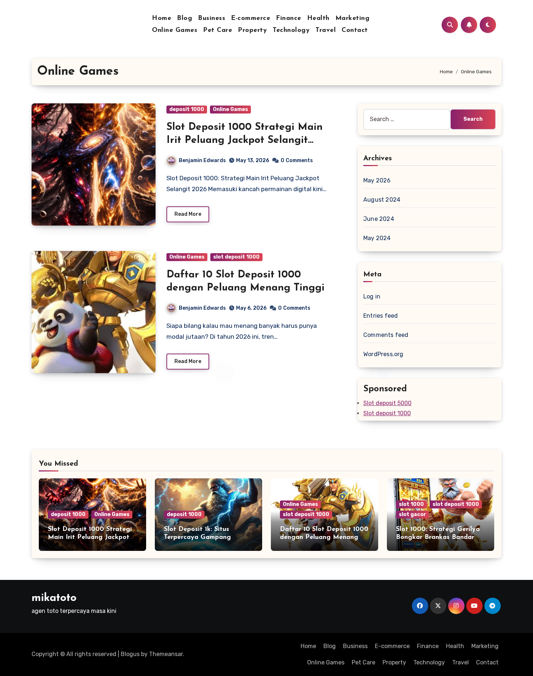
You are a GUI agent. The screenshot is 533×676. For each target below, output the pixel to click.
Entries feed (380, 315)
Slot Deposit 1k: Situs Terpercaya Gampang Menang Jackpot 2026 (199, 537)
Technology (291, 30)
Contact (355, 30)
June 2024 (378, 218)
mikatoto (54, 598)
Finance (288, 18)
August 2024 (381, 199)
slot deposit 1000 (236, 257)
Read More (187, 214)
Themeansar (166, 654)
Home (161, 18)
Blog (184, 18)
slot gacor (412, 514)
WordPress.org (383, 354)
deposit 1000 (186, 109)
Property (252, 30)
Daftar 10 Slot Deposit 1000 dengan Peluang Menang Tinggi (324, 537)
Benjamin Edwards (202, 160)
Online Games (174, 30)
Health (318, 18)
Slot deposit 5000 (387, 403)
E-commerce (250, 18)
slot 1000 (411, 504)
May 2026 (377, 180)
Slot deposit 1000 (387, 413)
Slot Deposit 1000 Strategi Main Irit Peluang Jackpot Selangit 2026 (244, 140)
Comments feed (386, 334)
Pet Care (217, 30)
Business (211, 18)
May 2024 (377, 238)
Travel (325, 30)
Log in (371, 296)
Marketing (352, 18)
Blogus (130, 654)
